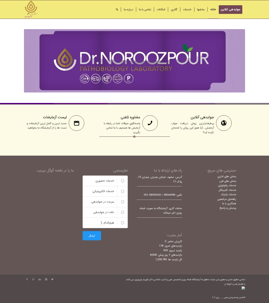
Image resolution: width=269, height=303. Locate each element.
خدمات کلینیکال (227, 190)
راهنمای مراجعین (226, 199)
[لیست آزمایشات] (76, 123)
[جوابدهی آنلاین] (224, 123)
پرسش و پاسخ (228, 208)
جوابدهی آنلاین (202, 117)
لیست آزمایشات (55, 117)
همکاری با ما (229, 203)
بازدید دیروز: (175, 250)
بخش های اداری (227, 176)
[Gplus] (33, 279)
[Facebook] (27, 279)
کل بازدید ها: (174, 259)
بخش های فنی (227, 181)
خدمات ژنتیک (228, 194)
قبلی (33, 61)
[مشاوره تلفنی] (150, 123)
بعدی (235, 61)
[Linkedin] (40, 279)
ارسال (92, 235)
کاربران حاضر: (174, 241)
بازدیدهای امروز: (172, 246)
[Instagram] (46, 279)
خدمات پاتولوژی (227, 185)
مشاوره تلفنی (130, 117)
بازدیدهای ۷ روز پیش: (169, 255)
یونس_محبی (228, 297)
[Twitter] (52, 279)
